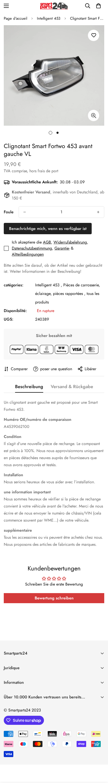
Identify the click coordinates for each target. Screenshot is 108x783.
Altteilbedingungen (28, 254)
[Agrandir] (93, 115)
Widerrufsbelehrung (70, 242)
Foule (9, 212)
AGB (47, 242)
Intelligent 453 (48, 18)
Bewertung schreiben (54, 598)
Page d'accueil (15, 18)
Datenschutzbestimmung (32, 248)
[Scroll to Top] (99, 756)
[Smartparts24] (54, 6)
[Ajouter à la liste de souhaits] (93, 35)
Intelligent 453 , (48, 285)
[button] (98, 6)
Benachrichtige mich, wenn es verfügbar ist (47, 228)
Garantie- (62, 248)
